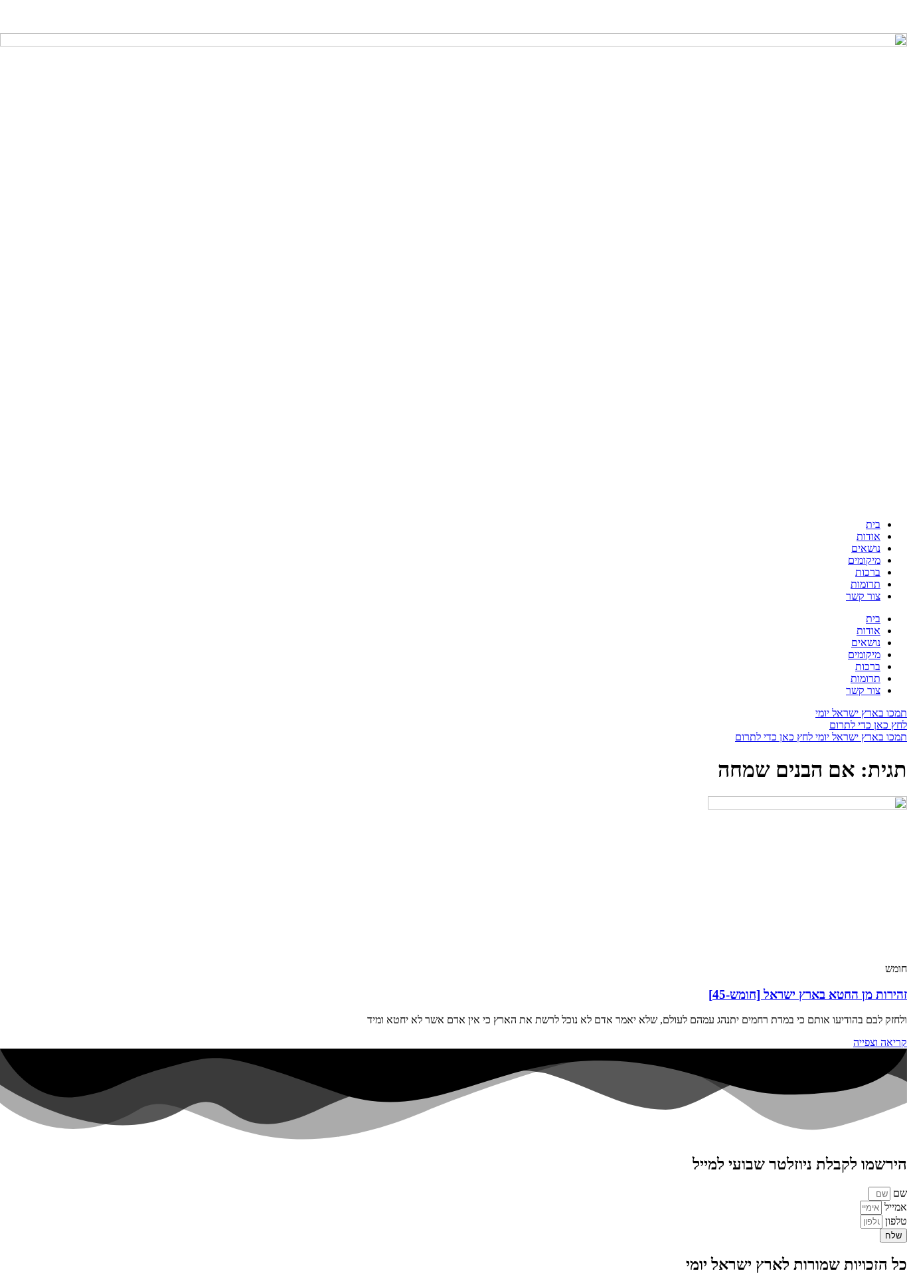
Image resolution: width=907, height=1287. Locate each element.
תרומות (865, 584)
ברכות (867, 572)
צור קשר (863, 596)
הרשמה (845, 16)
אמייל (894, 1207)
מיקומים (864, 560)
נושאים (865, 548)
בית (873, 524)
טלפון (894, 1221)
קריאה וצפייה (880, 1042)
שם (898, 1193)
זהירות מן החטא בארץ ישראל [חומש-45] (807, 994)
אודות (868, 536)
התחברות (887, 16)
